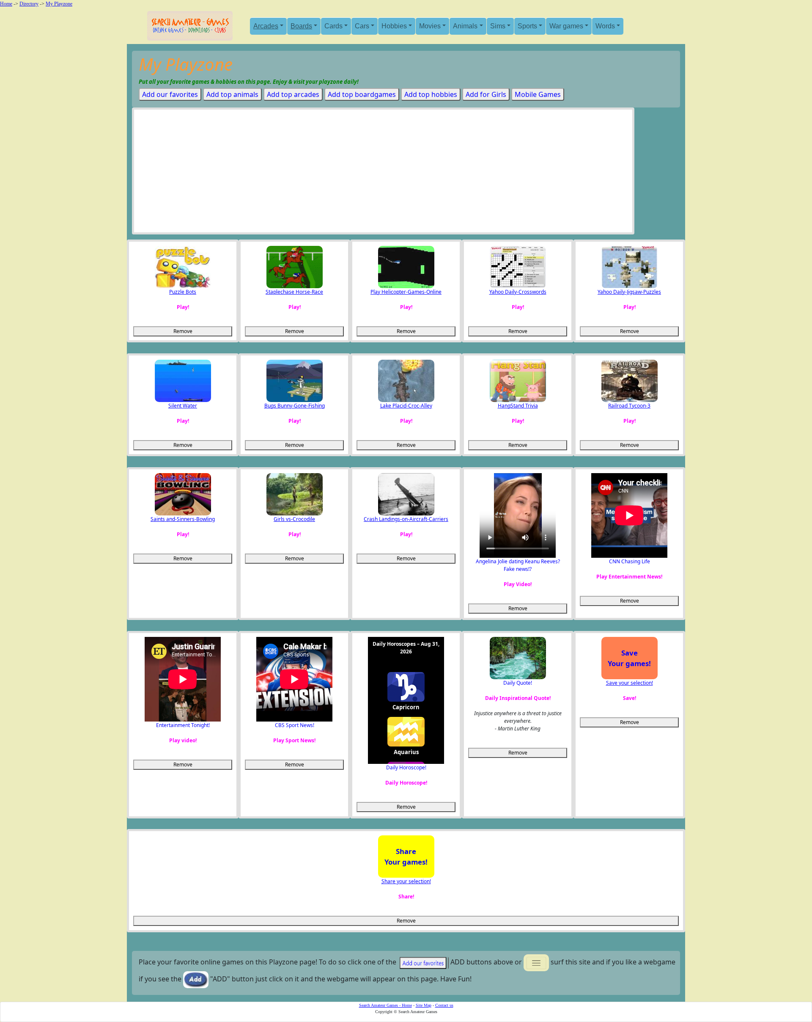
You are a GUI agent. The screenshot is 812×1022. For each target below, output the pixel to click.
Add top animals (232, 94)
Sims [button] (497, 26)
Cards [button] (333, 26)
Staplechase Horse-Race (294, 291)
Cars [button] (362, 26)
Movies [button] (430, 26)
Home (6, 4)
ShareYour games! (406, 856)
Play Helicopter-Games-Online (406, 291)
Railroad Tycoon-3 (629, 405)
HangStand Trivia (518, 405)
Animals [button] (465, 26)
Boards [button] (301, 26)
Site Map (423, 1005)
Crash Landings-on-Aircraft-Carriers (406, 519)
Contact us (444, 1005)
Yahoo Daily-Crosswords (517, 291)
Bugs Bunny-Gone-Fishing (294, 405)
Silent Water (182, 405)
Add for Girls (486, 94)
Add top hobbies (430, 94)
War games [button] (566, 26)
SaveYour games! (629, 658)
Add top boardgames (362, 94)
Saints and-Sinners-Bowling (183, 519)
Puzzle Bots (182, 291)
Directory (28, 4)
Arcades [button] (265, 26)
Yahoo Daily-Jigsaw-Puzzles (629, 291)
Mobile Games (538, 94)
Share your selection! (406, 881)
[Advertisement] (383, 173)
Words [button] (605, 26)
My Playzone (59, 4)
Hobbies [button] (394, 26)
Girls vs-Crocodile (294, 519)
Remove (182, 331)
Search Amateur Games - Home (385, 1005)
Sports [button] (527, 26)
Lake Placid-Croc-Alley (406, 405)
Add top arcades (293, 94)
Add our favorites (170, 94)
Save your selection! (629, 682)
